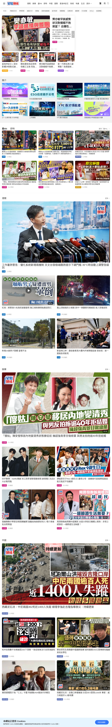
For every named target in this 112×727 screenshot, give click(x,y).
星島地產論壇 (45, 11)
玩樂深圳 (70, 11)
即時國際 (60, 656)
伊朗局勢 (21, 11)
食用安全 (60, 70)
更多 (106, 198)
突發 (3, 156)
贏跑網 (77, 11)
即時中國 (5, 70)
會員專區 (99, 11)
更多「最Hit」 (103, 129)
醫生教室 (42, 70)
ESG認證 (84, 11)
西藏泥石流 (13, 11)
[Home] (13, 3)
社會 (3, 271)
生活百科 (55, 42)
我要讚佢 (62, 11)
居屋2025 (30, 11)
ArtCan (92, 11)
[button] (73, 34)
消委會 (37, 11)
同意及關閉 (101, 722)
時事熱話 (23, 70)
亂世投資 (54, 11)
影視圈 (4, 187)
